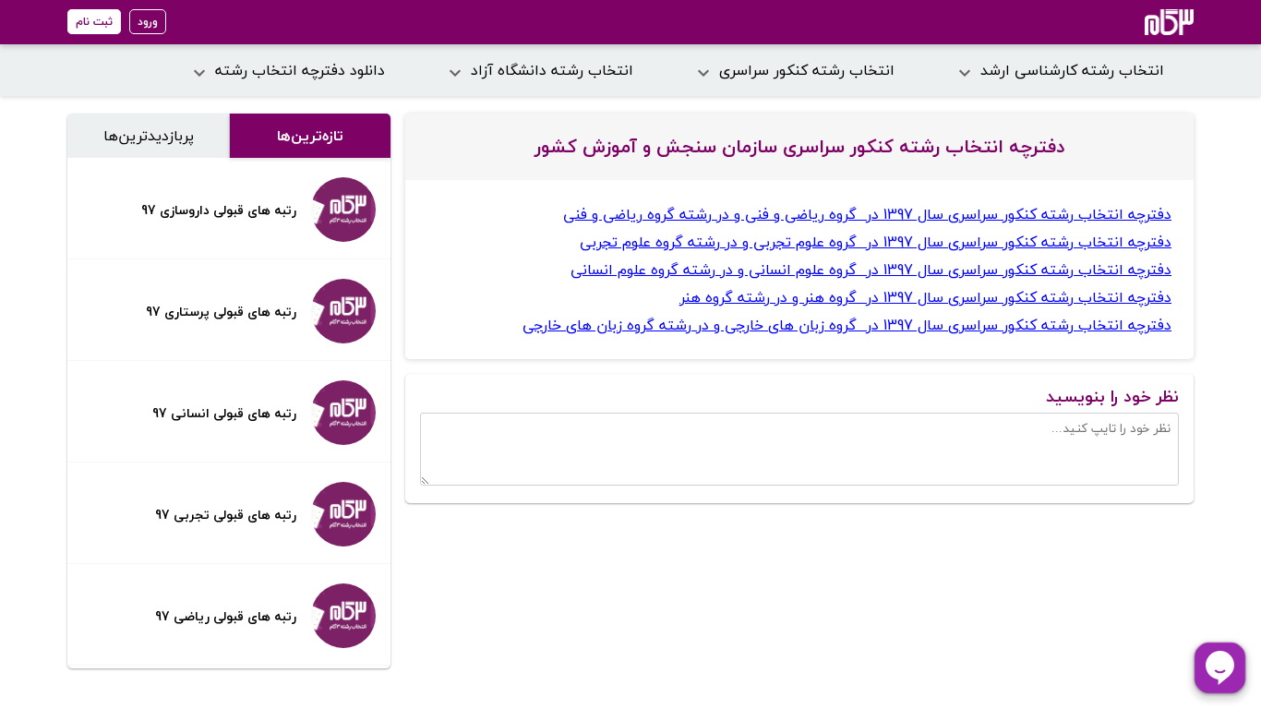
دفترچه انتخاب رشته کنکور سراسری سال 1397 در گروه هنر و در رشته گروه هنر (925, 297)
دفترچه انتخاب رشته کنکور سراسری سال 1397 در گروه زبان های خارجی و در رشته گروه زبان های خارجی (846, 325)
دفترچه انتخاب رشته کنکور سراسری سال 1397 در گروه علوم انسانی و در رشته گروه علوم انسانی (870, 269)
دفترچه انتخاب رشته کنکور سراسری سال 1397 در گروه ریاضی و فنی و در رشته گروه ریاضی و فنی (867, 214)
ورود (148, 21)
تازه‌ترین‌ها (310, 136)
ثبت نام (94, 21)
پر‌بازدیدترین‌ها (148, 136)
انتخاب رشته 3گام (1144, 22)
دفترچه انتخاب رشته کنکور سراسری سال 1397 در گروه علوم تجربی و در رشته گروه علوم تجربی (875, 242)
